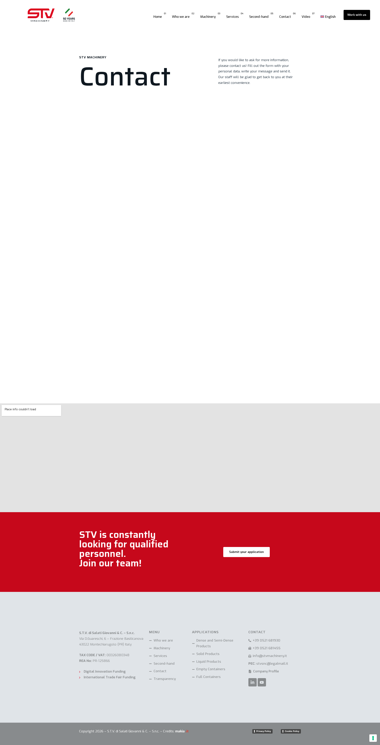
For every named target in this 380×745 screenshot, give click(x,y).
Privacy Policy (263, 731)
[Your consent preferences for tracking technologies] (373, 738)
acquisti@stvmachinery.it (95, 320)
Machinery (210, 15)
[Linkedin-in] (252, 682)
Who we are (183, 15)
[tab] (129, 309)
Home (159, 15)
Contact (287, 15)
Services (234, 15)
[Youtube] (262, 682)
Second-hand (261, 15)
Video (308, 15)
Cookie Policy (292, 731)
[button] (129, 309)
